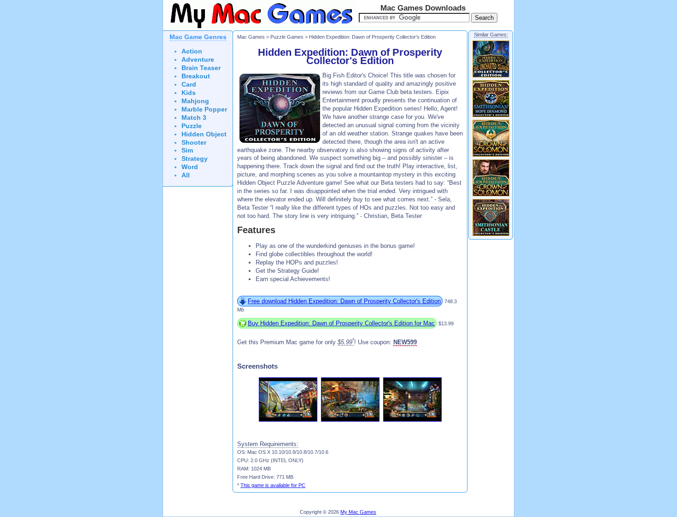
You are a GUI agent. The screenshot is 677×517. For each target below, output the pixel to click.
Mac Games (251, 37)
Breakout (195, 76)
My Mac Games (358, 512)
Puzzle (191, 126)
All (185, 175)
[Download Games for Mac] (259, 28)
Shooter (193, 142)
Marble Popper (204, 109)
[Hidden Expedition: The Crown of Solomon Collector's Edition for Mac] (491, 156)
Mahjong (195, 101)
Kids (188, 92)
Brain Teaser (201, 68)
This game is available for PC (272, 485)
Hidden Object (204, 134)
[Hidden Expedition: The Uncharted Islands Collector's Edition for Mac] (491, 77)
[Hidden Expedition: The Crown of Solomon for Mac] (491, 196)
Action (191, 51)
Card (188, 84)
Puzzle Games (286, 37)
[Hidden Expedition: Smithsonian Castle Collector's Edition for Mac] (491, 235)
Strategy (194, 158)
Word (189, 167)
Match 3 (193, 117)
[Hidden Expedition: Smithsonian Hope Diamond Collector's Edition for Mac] (491, 116)
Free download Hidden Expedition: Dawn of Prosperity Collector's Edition (344, 301)
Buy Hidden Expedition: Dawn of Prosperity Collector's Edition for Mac (341, 323)
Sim (187, 150)
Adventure (197, 59)
